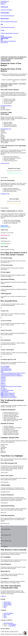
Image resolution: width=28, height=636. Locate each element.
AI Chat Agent (4, 85)
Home (2, 2)
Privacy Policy (7, 614)
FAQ (5, 615)
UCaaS (10, 85)
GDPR (5, 617)
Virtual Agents (7, 602)
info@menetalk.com (8, 623)
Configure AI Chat (5, 193)
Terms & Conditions (8, 613)
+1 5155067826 (11, 625)
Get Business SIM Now (6, 105)
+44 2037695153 (12, 624)
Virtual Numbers (7, 603)
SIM (5, 607)
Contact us (5, 41)
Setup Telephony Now (6, 128)
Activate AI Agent (5, 163)
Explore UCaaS (4, 225)
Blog (2, 41)
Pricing (2, 35)
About (5, 2)
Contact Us (3, 596)
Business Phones (7, 604)
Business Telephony (13, 83)
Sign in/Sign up (12, 41)
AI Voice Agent (22, 83)
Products (3, 4)
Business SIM (4, 83)
